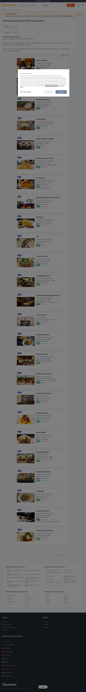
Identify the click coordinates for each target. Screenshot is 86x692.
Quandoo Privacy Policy (51, 85)
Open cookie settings (25, 91)
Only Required (48, 91)
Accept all (61, 91)
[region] (43, 83)
